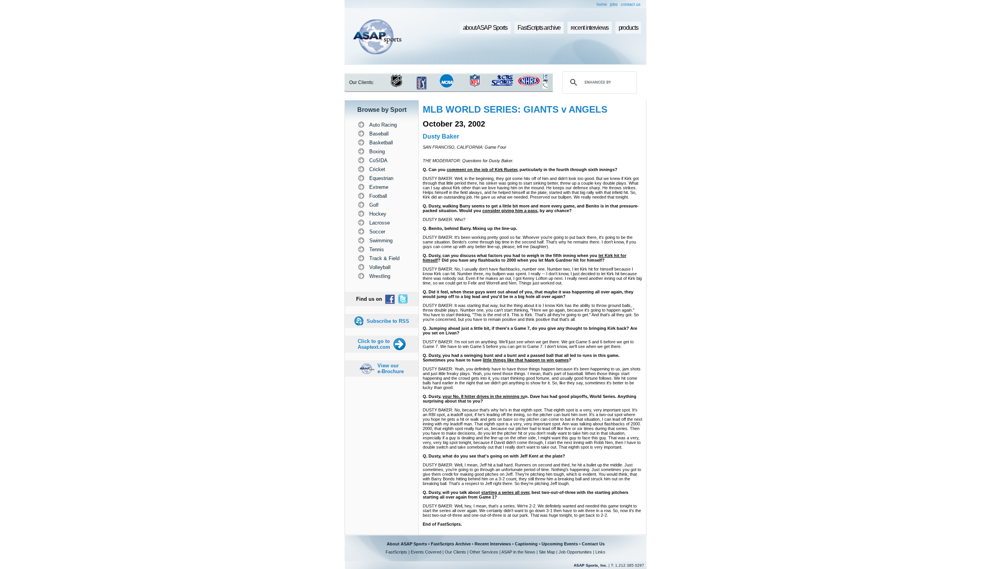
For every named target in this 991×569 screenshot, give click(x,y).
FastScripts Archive (451, 544)
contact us (631, 4)
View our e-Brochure (390, 368)
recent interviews (590, 27)
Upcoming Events (560, 544)
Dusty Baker (441, 136)
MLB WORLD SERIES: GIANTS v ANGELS (515, 109)
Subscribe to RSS (388, 321)
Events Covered (426, 552)
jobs (614, 4)
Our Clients (455, 552)
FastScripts (396, 552)
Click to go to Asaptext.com (374, 344)
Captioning (526, 544)
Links (600, 552)
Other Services (484, 552)
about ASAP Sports (485, 27)
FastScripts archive (539, 27)
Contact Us (593, 544)
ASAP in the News (518, 552)
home (602, 4)
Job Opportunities (575, 552)
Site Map (547, 552)
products (628, 27)
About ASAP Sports (407, 544)
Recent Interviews (493, 544)
